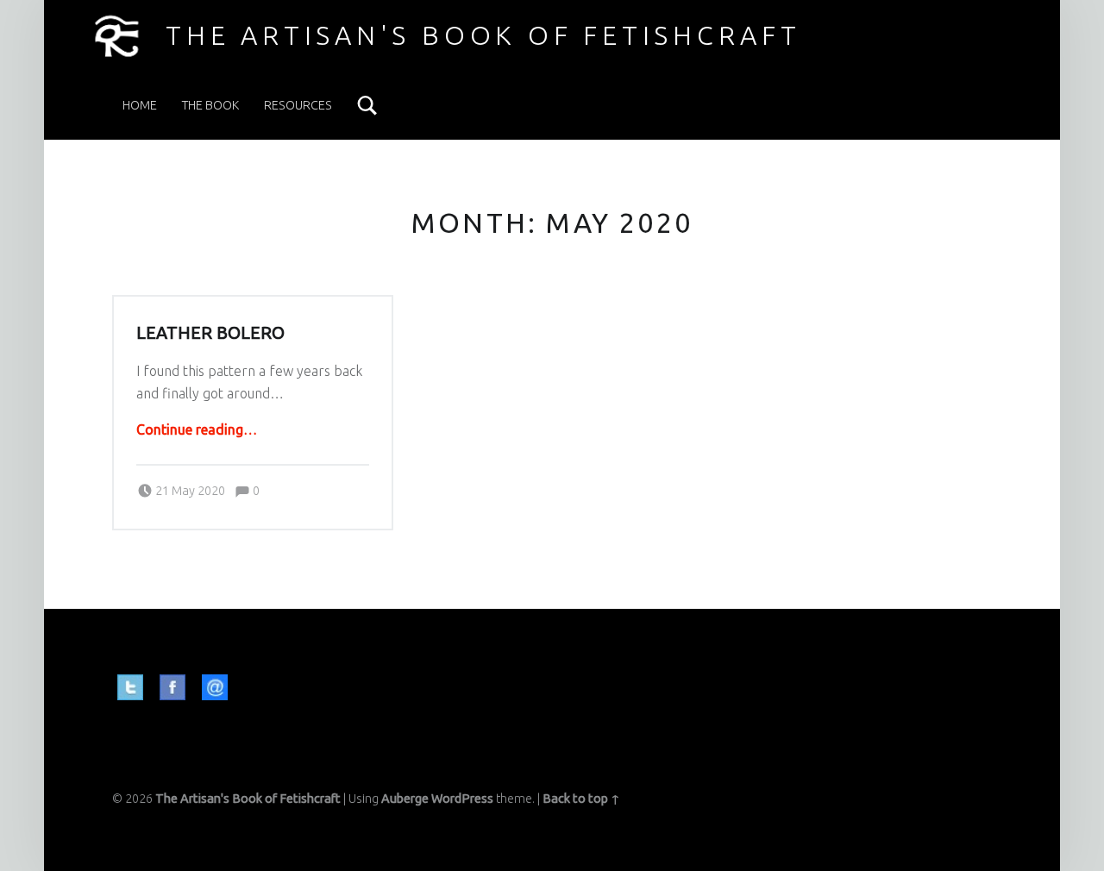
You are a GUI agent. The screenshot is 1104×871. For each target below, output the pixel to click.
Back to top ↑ (581, 798)
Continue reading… (196, 429)
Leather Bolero (210, 332)
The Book (210, 105)
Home (139, 105)
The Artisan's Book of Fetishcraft (483, 35)
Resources (298, 105)
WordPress (462, 798)
